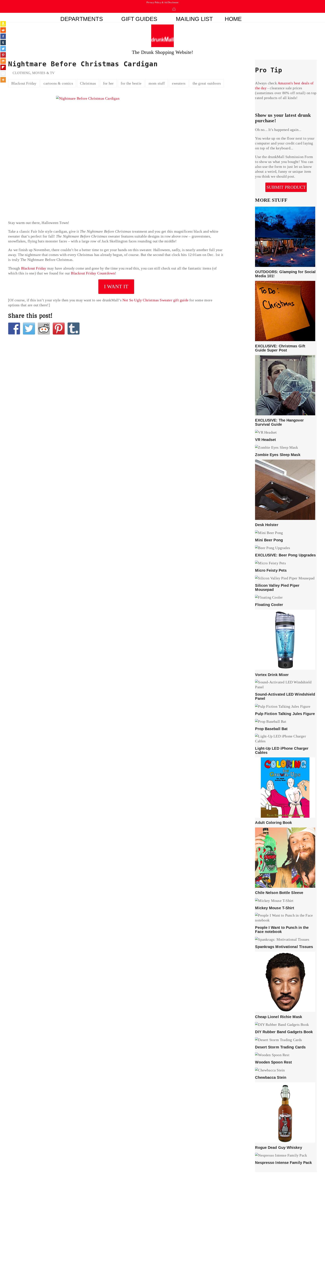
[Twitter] (3, 48)
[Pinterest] (3, 55)
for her (108, 83)
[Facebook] (3, 36)
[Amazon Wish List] (3, 24)
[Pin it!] (59, 328)
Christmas (88, 83)
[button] (262, 17)
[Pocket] (3, 73)
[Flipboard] (3, 67)
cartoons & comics (58, 83)
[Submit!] (44, 328)
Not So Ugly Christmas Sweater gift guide (155, 300)
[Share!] (14, 328)
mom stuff (157, 83)
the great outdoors (207, 83)
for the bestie (131, 83)
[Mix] (3, 61)
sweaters (178, 83)
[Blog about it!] (74, 328)
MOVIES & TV (43, 73)
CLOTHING (21, 73)
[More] (3, 80)
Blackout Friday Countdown (93, 273)
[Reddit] (3, 30)
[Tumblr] (3, 42)
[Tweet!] (29, 328)
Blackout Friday (23, 83)
